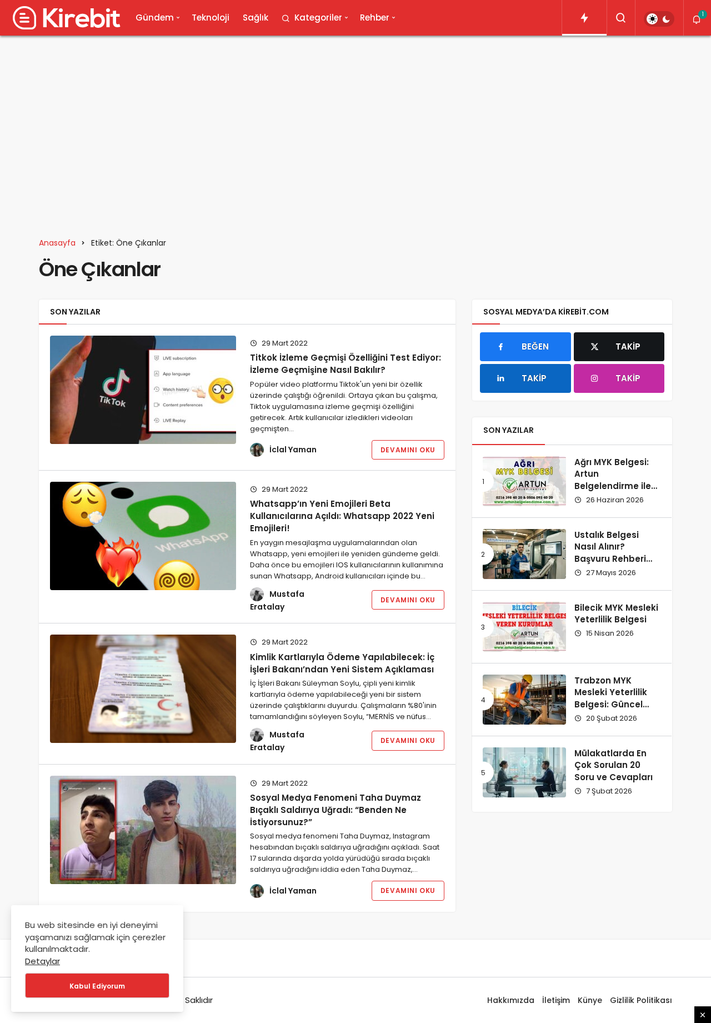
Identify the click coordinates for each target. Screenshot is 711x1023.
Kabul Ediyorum (97, 986)
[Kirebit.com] (64, 17)
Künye (590, 1000)
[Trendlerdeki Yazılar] (584, 17)
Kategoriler (318, 17)
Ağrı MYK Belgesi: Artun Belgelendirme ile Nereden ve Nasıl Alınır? (612, 486)
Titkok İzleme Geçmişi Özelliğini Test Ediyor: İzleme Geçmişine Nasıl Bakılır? (345, 364)
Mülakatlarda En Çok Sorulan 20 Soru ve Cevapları (613, 765)
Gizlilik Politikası (641, 1000)
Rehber (374, 17)
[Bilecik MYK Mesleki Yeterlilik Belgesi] (524, 627)
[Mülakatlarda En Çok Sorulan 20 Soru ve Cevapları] (524, 772)
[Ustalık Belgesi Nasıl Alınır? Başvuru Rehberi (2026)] (524, 554)
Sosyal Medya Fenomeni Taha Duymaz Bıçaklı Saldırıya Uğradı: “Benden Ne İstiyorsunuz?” (335, 810)
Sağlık (255, 17)
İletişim (556, 1000)
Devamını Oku (407, 450)
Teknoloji (210, 17)
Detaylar (42, 961)
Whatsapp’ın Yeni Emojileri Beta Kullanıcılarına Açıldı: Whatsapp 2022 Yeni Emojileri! (342, 516)
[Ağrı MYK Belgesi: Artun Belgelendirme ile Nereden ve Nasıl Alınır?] (524, 481)
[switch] (659, 19)
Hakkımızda (510, 1000)
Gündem (155, 17)
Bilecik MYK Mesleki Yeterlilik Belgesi (616, 614)
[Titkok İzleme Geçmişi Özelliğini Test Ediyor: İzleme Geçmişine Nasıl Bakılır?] (143, 390)
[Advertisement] (355, 130)
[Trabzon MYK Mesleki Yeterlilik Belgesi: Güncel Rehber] (524, 700)
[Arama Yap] (621, 17)
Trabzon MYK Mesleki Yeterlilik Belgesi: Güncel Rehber (610, 698)
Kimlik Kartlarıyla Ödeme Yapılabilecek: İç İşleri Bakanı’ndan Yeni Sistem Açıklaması (342, 663)
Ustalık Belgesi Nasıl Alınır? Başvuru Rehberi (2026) (610, 553)
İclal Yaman (293, 449)
